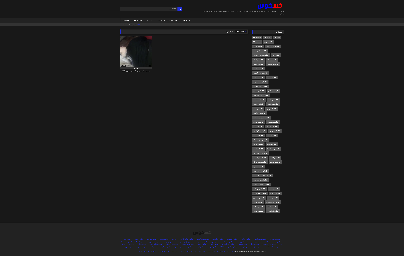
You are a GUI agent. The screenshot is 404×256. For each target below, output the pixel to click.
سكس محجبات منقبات (260, 184)
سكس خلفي (272, 100)
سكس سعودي (271, 122)
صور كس (174, 251)
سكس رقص (270, 109)
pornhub (258, 37)
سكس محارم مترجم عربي (261, 175)
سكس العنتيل (215, 251)
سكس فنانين (257, 149)
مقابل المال (271, 206)
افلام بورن (267, 42)
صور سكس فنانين (272, 202)
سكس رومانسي (258, 113)
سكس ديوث (257, 109)
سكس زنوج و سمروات (260, 117)
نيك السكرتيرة (272, 211)
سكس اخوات (257, 64)
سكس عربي (173, 20)
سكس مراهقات (258, 189)
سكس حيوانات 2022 (259, 95)
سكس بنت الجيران (259, 82)
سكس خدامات (258, 100)
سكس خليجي (272, 104)
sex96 (269, 37)
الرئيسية (125, 20)
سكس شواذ (257, 126)
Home (138, 24)
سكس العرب (257, 68)
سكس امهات (186, 20)
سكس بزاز (270, 77)
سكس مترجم (274, 162)
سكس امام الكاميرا (259, 73)
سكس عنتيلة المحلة (259, 140)
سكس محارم (160, 20)
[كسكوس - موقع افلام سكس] (269, 6)
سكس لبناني (274, 157)
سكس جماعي (272, 91)
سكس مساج (273, 189)
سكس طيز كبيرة (258, 131)
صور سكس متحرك (195, 251)
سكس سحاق (257, 122)
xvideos (258, 42)
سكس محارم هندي (259, 180)
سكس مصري (274, 193)
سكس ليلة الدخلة (258, 162)
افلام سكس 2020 (272, 46)
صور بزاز (158, 251)
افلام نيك (274, 55)
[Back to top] (397, 250)
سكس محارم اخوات (259, 171)
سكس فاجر (270, 144)
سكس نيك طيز (258, 198)
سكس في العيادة (272, 149)
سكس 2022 (271, 59)
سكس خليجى (257, 104)
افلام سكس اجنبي (259, 51)
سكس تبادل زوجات (259, 86)
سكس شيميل (271, 126)
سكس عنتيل (271, 135)
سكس (190, 247)
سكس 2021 (257, 59)
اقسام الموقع (138, 20)
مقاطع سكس (257, 211)
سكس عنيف (257, 144)
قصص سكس (257, 206)
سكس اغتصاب (272, 64)
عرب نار (149, 20)
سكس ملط (206, 251)
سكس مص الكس (258, 193)
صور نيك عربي (183, 251)
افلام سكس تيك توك (259, 55)
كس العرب (212, 247)
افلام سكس (257, 46)
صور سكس (257, 202)
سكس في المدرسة (259, 153)
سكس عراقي (274, 131)
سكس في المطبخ (258, 157)
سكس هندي (272, 198)
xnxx (278, 37)
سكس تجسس (257, 91)
